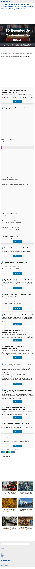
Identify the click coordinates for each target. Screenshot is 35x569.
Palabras (2, 556)
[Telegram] (12, 452)
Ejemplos (2, 553)
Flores (2, 554)
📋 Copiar (17, 101)
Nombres (2, 555)
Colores (2, 549)
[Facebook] (2, 452)
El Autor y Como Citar (4, 561)
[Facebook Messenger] (4, 452)
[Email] (14, 452)
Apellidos (2, 548)
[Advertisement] (17, 16)
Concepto (2, 550)
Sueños (2, 557)
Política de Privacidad (4, 565)
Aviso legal (3, 564)
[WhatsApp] (9, 452)
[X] (7, 452)
